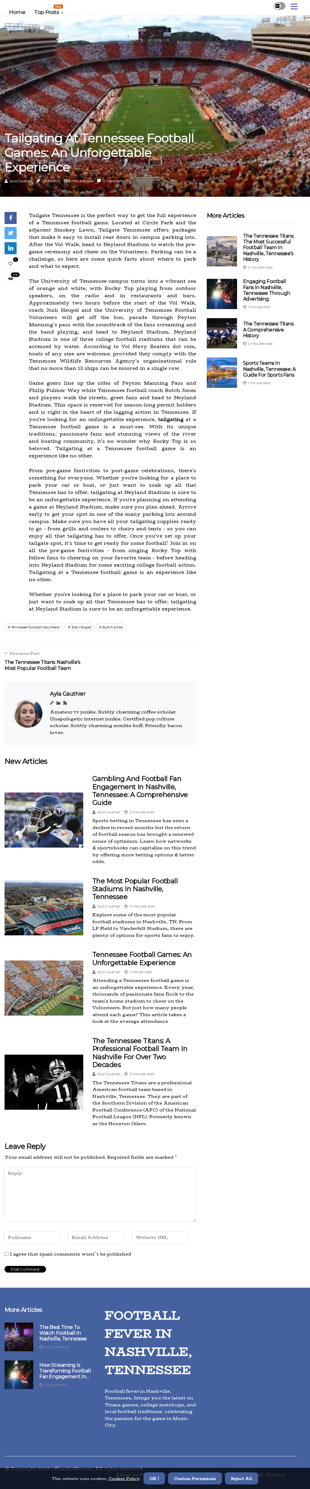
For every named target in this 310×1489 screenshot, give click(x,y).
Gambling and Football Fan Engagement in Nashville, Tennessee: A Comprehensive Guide (140, 791)
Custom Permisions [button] (195, 1478)
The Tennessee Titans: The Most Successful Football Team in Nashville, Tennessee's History (268, 247)
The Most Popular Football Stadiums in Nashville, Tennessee (135, 889)
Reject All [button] (241, 1478)
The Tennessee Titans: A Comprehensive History (268, 329)
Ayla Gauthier (21, 181)
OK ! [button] (154, 1478)
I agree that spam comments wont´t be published (70, 1254)
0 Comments (113, 181)
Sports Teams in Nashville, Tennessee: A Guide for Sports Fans (269, 368)
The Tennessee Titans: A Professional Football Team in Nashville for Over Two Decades (139, 1053)
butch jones (112, 627)
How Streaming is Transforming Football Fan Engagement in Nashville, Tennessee (65, 1371)
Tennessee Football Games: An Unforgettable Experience (142, 958)
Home (17, 12)
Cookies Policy (123, 1478)
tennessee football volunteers (35, 627)
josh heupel (81, 627)
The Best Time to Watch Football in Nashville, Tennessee (63, 1333)
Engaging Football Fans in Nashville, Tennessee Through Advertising (266, 290)
